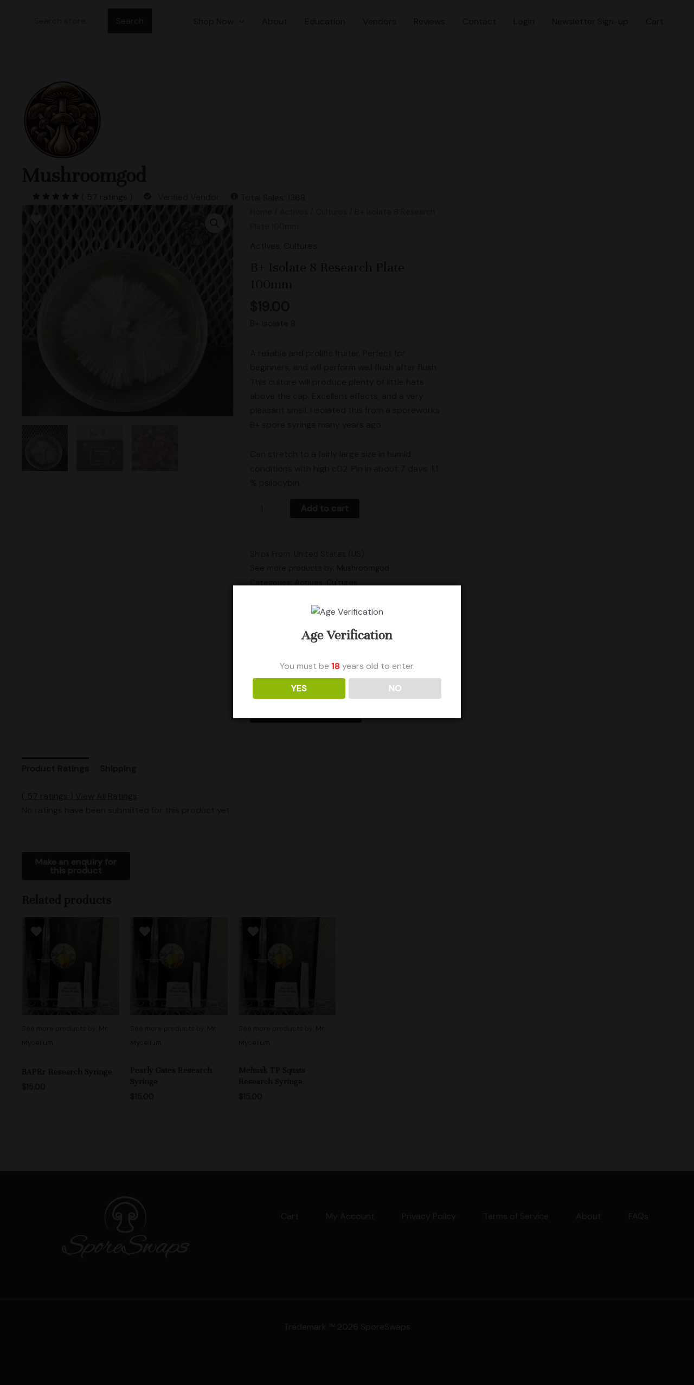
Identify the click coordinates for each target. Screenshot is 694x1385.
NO (395, 688)
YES (299, 688)
